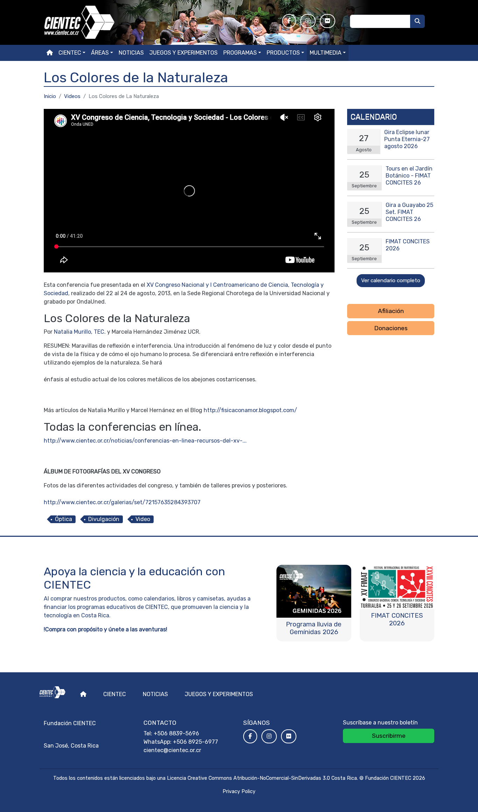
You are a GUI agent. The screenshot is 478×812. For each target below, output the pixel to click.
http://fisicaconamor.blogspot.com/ (250, 410)
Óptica (63, 519)
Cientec (114, 694)
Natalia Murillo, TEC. (80, 331)
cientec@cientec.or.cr (172, 750)
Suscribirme (389, 735)
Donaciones (391, 328)
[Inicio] (159, 22)
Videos (72, 96)
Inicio (50, 96)
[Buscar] (417, 21)
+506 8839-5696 (176, 733)
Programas (240, 52)
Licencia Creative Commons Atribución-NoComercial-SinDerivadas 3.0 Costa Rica (262, 778)
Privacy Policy (239, 791)
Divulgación (103, 519)
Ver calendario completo (390, 280)
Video (142, 519)
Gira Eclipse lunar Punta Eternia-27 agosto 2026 (407, 139)
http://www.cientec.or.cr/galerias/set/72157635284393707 (122, 502)
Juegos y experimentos (183, 52)
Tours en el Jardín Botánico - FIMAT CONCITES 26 (409, 175)
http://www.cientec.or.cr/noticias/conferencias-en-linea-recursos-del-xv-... (145, 440)
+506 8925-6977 (195, 741)
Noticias (131, 52)
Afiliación (391, 310)
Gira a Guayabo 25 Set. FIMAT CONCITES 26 (409, 212)
